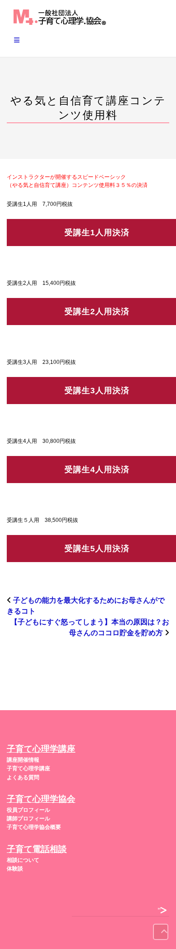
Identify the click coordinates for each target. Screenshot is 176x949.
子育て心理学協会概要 (34, 827)
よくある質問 (23, 777)
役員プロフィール (28, 810)
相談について (23, 860)
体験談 (15, 868)
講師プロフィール (28, 818)
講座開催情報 (23, 760)
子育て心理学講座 (28, 768)
